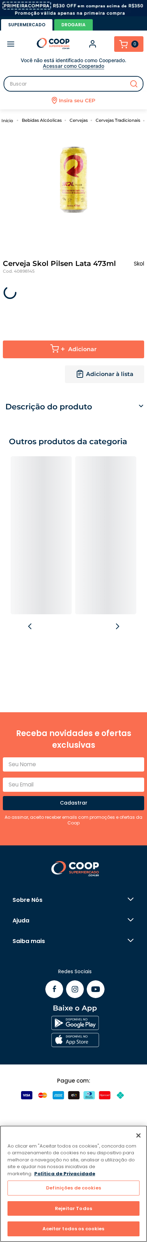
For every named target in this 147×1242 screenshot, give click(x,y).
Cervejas (79, 120)
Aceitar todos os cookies (73, 1228)
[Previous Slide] (30, 627)
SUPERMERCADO (26, 25)
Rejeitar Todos (73, 1208)
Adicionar (82, 349)
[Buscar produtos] (134, 84)
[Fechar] (138, 1135)
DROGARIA (73, 25)
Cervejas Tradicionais (118, 120)
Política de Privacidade (64, 1173)
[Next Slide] (117, 627)
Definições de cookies (73, 1187)
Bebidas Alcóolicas (42, 120)
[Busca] (73, 84)
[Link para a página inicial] (8, 120)
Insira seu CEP (77, 100)
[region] (73, 1184)
